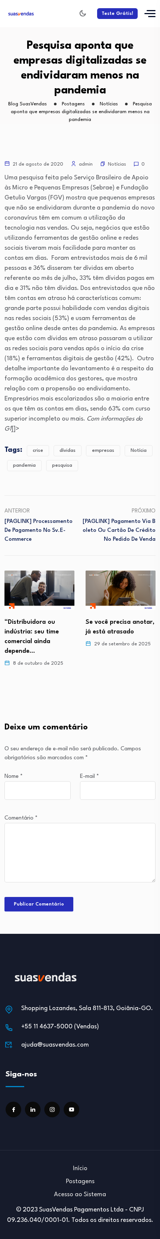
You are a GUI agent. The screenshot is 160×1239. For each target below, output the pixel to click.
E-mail (89, 776)
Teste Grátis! (117, 13)
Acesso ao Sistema (80, 1194)
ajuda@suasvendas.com (55, 1045)
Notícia (139, 450)
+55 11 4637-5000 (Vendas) (60, 1027)
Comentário (21, 818)
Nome (13, 776)
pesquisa (62, 465)
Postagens (80, 1181)
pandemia (24, 465)
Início (80, 1168)
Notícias (117, 164)
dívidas (68, 450)
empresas (103, 450)
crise (38, 450)
